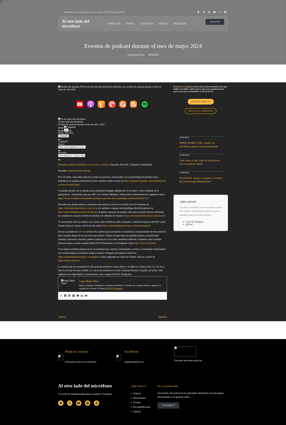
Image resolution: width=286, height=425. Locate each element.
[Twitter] (61, 295)
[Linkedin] (82, 295)
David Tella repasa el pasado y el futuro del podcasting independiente (201, 179)
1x (66, 130)
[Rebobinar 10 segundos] (62, 130)
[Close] (59, 139)
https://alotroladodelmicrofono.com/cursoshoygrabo (126, 225)
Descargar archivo (66, 164)
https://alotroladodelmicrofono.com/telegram (79, 257)
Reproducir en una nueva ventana (92, 164)
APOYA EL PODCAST (201, 102)
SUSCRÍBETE (168, 405)
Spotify (87, 170)
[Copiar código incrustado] (59, 159)
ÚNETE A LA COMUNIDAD (200, 111)
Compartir (63, 136)
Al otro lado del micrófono (75, 23)
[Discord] (86, 295)
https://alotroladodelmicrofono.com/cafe (76, 208)
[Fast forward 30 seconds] (70, 130)
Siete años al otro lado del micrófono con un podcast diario (199, 162)
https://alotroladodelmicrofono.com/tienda (77, 212)
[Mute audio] (59, 130)
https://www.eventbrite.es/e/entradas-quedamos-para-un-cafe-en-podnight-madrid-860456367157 (103, 198)
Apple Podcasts (74, 170)
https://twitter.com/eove (69, 260)
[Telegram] (65, 295)
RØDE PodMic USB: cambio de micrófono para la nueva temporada (198, 144)
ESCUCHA (215, 22)
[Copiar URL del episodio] (59, 150)
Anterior (62, 317)
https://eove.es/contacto (145, 243)
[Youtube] (77, 295)
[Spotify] (73, 295)
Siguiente (162, 317)
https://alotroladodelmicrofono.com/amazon (145, 215)
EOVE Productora (115, 288)
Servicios (82, 231)
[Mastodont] (69, 295)
